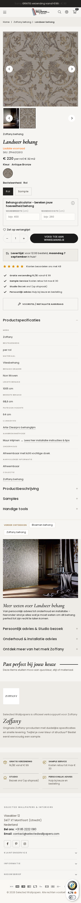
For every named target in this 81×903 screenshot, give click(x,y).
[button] (74, 12)
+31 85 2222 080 (25, 829)
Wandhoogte (52, 211)
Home (6, 22)
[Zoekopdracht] (59, 12)
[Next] (71, 69)
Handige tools (15, 508)
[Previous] (9, 69)
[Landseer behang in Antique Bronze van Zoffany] (27, 118)
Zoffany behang (22, 22)
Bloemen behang (42, 525)
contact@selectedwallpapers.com (36, 834)
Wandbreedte (17, 211)
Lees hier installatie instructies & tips (47, 440)
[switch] (72, 897)
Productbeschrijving (21, 488)
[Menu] (4, 12)
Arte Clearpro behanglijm (19, 427)
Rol (8, 191)
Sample (23, 191)
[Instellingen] (66, 12)
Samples (10, 498)
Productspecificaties (21, 320)
